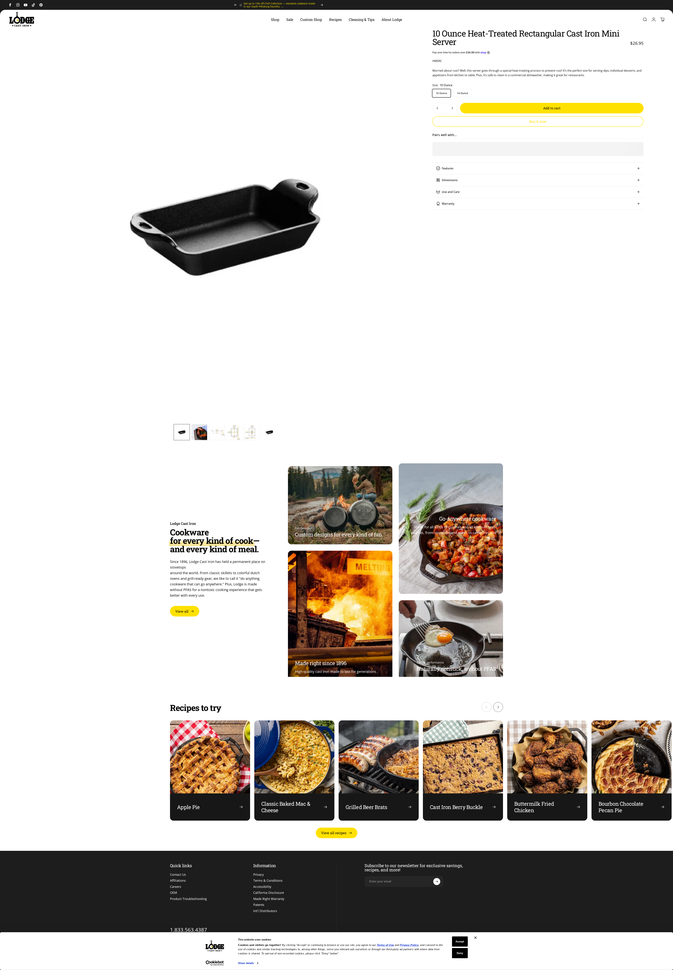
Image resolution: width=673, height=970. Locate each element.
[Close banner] (475, 937)
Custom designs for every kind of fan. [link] (339, 534)
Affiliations (178, 881)
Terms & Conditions (268, 881)
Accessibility (262, 887)
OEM (173, 893)
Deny (460, 952)
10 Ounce (441, 93)
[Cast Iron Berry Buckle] (463, 770)
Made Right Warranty (268, 899)
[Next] (322, 5)
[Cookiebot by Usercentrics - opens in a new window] (214, 963)
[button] (182, 432)
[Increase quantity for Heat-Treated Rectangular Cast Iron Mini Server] (453, 108)
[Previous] (235, 5)
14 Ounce (462, 93)
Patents (258, 905)
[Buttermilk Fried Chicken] (547, 770)
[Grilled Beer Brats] (379, 770)
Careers (175, 887)
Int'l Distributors (265, 911)
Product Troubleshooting (188, 899)
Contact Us (178, 875)
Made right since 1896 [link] (320, 663)
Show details (246, 963)
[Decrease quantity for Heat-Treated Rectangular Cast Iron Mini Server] (437, 108)
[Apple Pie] (210, 770)
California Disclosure (268, 893)
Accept (460, 941)
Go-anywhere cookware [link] (467, 518)
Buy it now (537, 121)
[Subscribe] (436, 881)
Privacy (258, 875)
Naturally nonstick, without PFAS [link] (456, 668)
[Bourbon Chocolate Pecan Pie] (632, 770)
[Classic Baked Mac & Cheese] (294, 770)
